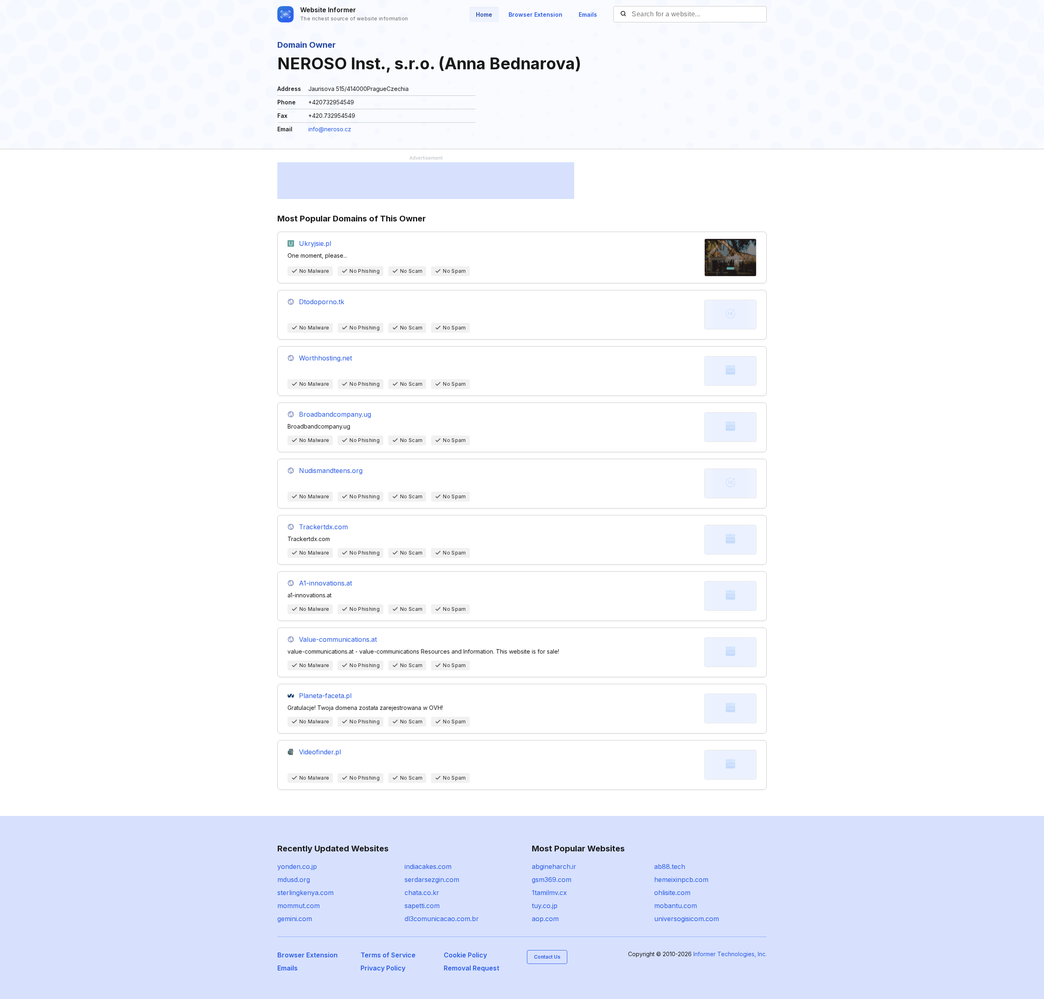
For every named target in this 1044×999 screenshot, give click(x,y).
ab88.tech (669, 866)
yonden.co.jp (297, 866)
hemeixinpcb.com (681, 879)
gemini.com (294, 919)
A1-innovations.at (325, 583)
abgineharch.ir (554, 866)
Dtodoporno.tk (321, 302)
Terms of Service (388, 955)
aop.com (545, 919)
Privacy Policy (383, 968)
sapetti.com (422, 906)
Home (484, 14)
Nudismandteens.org (331, 470)
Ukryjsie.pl (315, 243)
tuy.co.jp (544, 906)
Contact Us (547, 957)
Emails (588, 14)
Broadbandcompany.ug (335, 414)
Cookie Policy (465, 955)
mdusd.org (293, 879)
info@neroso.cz (329, 129)
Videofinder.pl (320, 752)
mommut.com (298, 906)
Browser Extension (535, 14)
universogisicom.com (686, 919)
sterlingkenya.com (305, 892)
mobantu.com (675, 906)
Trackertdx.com (323, 527)
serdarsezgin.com (432, 879)
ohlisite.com (672, 892)
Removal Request (471, 968)
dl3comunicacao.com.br (442, 919)
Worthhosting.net (325, 358)
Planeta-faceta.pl (325, 696)
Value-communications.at (338, 639)
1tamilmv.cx (549, 892)
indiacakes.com (428, 866)
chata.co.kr (422, 892)
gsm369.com (551, 879)
